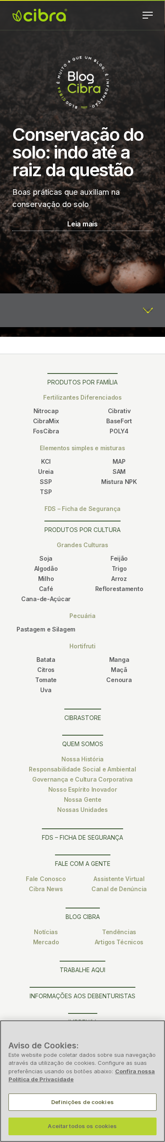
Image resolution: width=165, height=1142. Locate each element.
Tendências (119, 931)
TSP (46, 491)
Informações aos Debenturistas (82, 996)
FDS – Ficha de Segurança (82, 508)
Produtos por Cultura (82, 529)
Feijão (119, 558)
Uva (45, 689)
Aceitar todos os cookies (82, 1126)
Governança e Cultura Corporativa (82, 779)
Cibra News (46, 888)
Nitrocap (46, 410)
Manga (119, 659)
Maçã (119, 669)
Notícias (46, 931)
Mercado (46, 942)
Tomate (46, 679)
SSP (46, 481)
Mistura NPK (119, 481)
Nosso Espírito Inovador (82, 789)
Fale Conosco (46, 878)
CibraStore (82, 717)
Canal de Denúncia (119, 888)
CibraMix (46, 421)
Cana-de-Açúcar (46, 598)
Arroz (119, 578)
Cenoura (119, 679)
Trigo (119, 568)
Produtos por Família (82, 382)
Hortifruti (82, 646)
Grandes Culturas (82, 544)
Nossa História (82, 759)
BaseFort (119, 421)
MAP (119, 461)
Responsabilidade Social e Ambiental (82, 769)
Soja (45, 558)
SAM (119, 471)
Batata (45, 659)
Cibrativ (119, 410)
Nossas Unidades (82, 809)
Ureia (46, 471)
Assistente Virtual (119, 878)
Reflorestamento (119, 588)
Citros (46, 669)
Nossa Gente (83, 799)
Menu (148, 15)
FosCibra (46, 431)
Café (46, 588)
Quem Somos (82, 743)
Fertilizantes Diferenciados (82, 397)
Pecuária (82, 615)
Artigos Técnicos (119, 942)
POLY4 (119, 431)
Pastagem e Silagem (45, 629)
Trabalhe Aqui (82, 969)
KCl (46, 461)
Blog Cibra (83, 916)
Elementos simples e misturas (82, 447)
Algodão (46, 568)
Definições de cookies (82, 1102)
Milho (46, 578)
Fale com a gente (82, 863)
